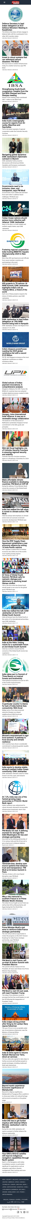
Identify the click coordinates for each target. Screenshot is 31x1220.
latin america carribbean (10, 1189)
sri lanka (22, 1189)
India (3, 1179)
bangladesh (12, 1192)
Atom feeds (11, 1207)
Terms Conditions (19, 1218)
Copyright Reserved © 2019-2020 (10, 1216)
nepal (25, 1184)
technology (6, 1184)
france (22, 1192)
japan (4, 1187)
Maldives (15, 1179)
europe (13, 1184)
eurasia (22, 1182)
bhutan (5, 1182)
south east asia (24, 1179)
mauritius (20, 1187)
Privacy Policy (11, 1218)
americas (11, 1182)
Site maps (17, 1207)
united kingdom (7, 1194)
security (9, 1179)
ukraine (4, 1192)
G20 (18, 1192)
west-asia (19, 1184)
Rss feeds (4, 1207)
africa (17, 1182)
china (26, 1187)
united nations (11, 1187)
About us (4, 1218)
